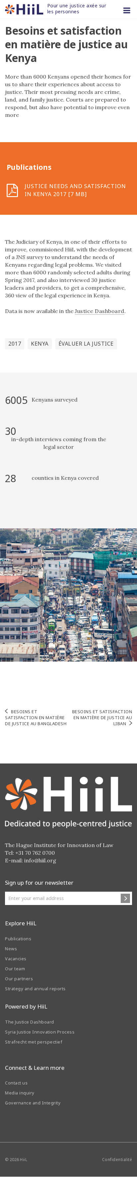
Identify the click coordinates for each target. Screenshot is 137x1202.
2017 (14, 343)
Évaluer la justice (86, 343)
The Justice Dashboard (29, 1022)
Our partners (19, 979)
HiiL (23, 1159)
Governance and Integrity (33, 1103)
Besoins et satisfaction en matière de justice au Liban (102, 718)
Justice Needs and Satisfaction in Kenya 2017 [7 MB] (75, 190)
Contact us (16, 1083)
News (11, 949)
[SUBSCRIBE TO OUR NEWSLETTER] (125, 898)
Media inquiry (20, 1093)
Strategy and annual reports (35, 989)
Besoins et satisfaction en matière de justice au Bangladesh (36, 718)
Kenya (40, 343)
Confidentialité (117, 1159)
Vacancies (16, 959)
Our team (15, 969)
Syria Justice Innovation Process (39, 1032)
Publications (18, 939)
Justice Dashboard (99, 311)
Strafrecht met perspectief (33, 1042)
